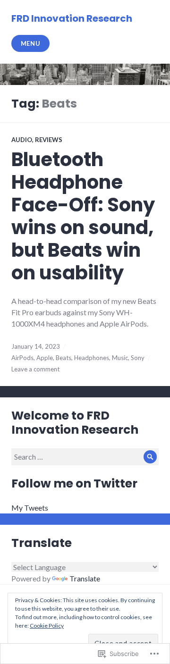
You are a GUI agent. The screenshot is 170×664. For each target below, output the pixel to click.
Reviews (48, 139)
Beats (63, 357)
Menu (31, 43)
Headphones (91, 357)
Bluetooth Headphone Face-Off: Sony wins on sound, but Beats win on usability (83, 216)
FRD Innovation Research (71, 18)
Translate (84, 578)
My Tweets (29, 507)
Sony (137, 357)
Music (120, 357)
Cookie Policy (47, 625)
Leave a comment (35, 369)
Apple (44, 357)
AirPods (22, 357)
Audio (21, 139)
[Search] (150, 456)
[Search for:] (85, 456)
